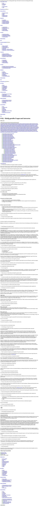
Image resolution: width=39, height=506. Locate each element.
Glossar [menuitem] (3, 465)
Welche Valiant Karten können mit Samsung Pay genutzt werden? (11, 374)
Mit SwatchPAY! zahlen (31, 130)
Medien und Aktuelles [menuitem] (3, 98)
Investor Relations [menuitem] (2, 104)
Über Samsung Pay (11, 130)
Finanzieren (23, 125)
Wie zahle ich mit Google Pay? (6, 190)
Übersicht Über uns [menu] (3, 81)
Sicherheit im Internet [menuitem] (5, 461)
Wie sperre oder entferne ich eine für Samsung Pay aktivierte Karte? (12, 381)
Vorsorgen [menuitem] (1, 32)
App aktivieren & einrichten (17, 131)
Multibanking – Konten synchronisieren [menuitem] (8, 50)
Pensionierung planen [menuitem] (5, 34)
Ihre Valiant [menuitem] (2, 83)
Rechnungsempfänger (18, 125)
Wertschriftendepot (3, 125)
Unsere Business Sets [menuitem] (5, 47)
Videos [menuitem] (3, 466)
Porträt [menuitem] (3, 85)
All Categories (2, 123)
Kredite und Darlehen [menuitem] (5, 53)
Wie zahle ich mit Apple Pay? (6, 305)
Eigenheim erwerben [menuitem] (5, 20)
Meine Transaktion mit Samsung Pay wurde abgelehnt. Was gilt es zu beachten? (13, 435)
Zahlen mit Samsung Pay (4, 130)
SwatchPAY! (17, 128)
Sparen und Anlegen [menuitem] (3, 58)
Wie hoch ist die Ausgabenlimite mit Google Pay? (9, 264)
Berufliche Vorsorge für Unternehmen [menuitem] (8, 66)
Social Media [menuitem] (4, 102)
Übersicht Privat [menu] (2, 9)
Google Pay (9, 128)
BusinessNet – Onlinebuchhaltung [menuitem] (7, 49)
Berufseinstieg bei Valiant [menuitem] (6, 95)
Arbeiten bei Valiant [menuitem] (3, 477)
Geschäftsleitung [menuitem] (4, 86)
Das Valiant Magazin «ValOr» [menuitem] (6, 486)
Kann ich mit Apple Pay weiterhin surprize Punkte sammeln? (11, 284)
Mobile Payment (3, 122)
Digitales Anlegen (15, 124)
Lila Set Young (15, 132)
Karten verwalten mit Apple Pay (24, 123)
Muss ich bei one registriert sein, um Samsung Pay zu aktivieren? (11, 426)
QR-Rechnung (32, 128)
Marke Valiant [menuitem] (4, 88)
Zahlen (9, 132)
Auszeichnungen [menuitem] (4, 90)
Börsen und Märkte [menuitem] (5, 30)
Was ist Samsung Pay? (5, 446)
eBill (10, 125)
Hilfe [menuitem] (3, 460)
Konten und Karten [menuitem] (5, 45)
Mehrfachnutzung (25, 131)
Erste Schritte (30, 125)
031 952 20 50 (13, 354)
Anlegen (6, 123)
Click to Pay (6, 124)
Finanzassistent (26, 124)
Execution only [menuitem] (4, 28)
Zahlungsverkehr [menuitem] (4, 15)
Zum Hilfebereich (3, 163)
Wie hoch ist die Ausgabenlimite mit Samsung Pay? (9, 443)
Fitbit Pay (26, 125)
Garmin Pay (13, 126)
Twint (5, 131)
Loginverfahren (21, 127)
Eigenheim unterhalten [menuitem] (5, 22)
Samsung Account (19, 387)
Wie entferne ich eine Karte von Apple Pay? (8, 287)
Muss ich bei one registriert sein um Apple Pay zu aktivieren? (11, 346)
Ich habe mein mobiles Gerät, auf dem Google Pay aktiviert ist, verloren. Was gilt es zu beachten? (16, 172)
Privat (3, 3)
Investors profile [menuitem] (4, 107)
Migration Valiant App (26, 127)
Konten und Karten (32, 124)
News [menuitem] (3, 106)
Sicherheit (36, 124)
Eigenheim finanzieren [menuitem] (5, 21)
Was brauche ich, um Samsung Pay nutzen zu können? (10, 431)
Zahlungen (8, 125)
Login (3, 7)
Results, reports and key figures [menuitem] (7, 110)
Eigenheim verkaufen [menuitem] (5, 23)
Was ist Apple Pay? (4, 366)
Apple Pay (9, 123)
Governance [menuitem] (4, 493)
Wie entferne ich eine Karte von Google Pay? (8, 181)
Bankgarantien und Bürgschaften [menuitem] (7, 55)
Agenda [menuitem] (3, 108)
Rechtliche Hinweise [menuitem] (5, 462)
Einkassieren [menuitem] (4, 48)
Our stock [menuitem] (3, 111)
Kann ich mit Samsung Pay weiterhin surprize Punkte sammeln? (11, 391)
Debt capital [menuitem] (4, 495)
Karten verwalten (34, 125)
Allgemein (22, 124)
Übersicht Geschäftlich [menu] (3, 42)
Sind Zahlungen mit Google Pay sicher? (8, 226)
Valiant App (8, 131)
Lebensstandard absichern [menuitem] (6, 35)
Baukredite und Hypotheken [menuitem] (6, 54)
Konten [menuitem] (3, 13)
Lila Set (11, 132)
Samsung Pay (13, 128)
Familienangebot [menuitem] (4, 16)
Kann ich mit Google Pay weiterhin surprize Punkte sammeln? (11, 177)
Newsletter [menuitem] (4, 459)
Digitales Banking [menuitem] (2, 38)
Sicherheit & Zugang (31, 131)
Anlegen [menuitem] (1, 25)
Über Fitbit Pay (9, 126)
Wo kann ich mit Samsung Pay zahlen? (7, 404)
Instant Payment (16, 127)
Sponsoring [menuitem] (4, 89)
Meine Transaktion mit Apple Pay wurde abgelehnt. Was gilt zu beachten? (13, 351)
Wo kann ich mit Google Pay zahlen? (7, 216)
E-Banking (19, 124)
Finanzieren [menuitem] (2, 18)
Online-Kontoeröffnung (26, 128)
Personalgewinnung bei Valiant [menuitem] (7, 479)
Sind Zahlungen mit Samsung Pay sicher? (8, 411)
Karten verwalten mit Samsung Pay (31, 129)
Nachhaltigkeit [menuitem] (4, 87)
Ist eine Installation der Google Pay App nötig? (9, 245)
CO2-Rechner (10, 124)
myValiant (21, 128)
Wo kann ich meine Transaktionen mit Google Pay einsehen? (11, 258)
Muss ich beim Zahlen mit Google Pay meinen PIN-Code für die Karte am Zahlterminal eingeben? (16, 213)
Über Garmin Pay (35, 126)
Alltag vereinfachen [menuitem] (5, 73)
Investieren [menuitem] (4, 74)
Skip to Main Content (3, 1)
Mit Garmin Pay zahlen (28, 126)
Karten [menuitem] (3, 14)
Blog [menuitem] (1, 40)
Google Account (23, 174)
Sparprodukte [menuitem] (4, 60)
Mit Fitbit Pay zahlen (3, 126)
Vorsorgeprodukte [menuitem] (5, 36)
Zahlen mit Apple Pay (32, 123)
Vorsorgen (6, 132)
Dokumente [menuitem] (4, 464)
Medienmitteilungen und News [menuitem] (7, 100)
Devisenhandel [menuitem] (4, 75)
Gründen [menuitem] (3, 71)
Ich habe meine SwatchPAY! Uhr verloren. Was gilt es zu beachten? (12, 164)
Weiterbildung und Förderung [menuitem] (6, 96)
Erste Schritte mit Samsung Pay (21, 129)
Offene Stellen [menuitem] (4, 94)
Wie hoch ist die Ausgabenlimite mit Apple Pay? (9, 363)
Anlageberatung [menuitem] (4, 27)
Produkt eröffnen (4, 6)
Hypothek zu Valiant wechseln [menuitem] (6, 56)
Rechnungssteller (9, 129)
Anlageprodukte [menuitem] (4, 29)
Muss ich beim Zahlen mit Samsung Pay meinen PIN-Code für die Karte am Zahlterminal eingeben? (17, 400)
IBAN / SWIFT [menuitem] (4, 458)
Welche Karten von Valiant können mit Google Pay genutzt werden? (12, 168)
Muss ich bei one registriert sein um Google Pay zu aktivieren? (11, 240)
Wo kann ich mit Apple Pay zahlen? (7, 320)
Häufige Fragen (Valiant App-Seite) (8, 127)
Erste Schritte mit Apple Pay (15, 123)
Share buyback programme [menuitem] (6, 112)
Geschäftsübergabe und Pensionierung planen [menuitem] (9, 67)
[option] (8, 133)
